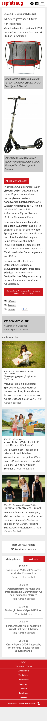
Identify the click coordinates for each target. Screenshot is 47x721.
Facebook (23, 693)
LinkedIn (23, 688)
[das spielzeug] (12, 3)
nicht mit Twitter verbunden (5, 309)
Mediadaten (23, 675)
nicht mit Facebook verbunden (5, 301)
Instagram (23, 684)
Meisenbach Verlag (23, 666)
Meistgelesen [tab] (12, 559)
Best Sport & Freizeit (16, 329)
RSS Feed (23, 697)
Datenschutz (23, 670)
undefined (5, 305)
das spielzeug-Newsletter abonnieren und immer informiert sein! (23, 292)
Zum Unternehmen (25, 549)
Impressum (24, 679)
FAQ (23, 661)
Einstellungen (26, 309)
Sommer (10, 325)
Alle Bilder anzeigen (16, 180)
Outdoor (22, 325)
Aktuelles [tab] (34, 559)
